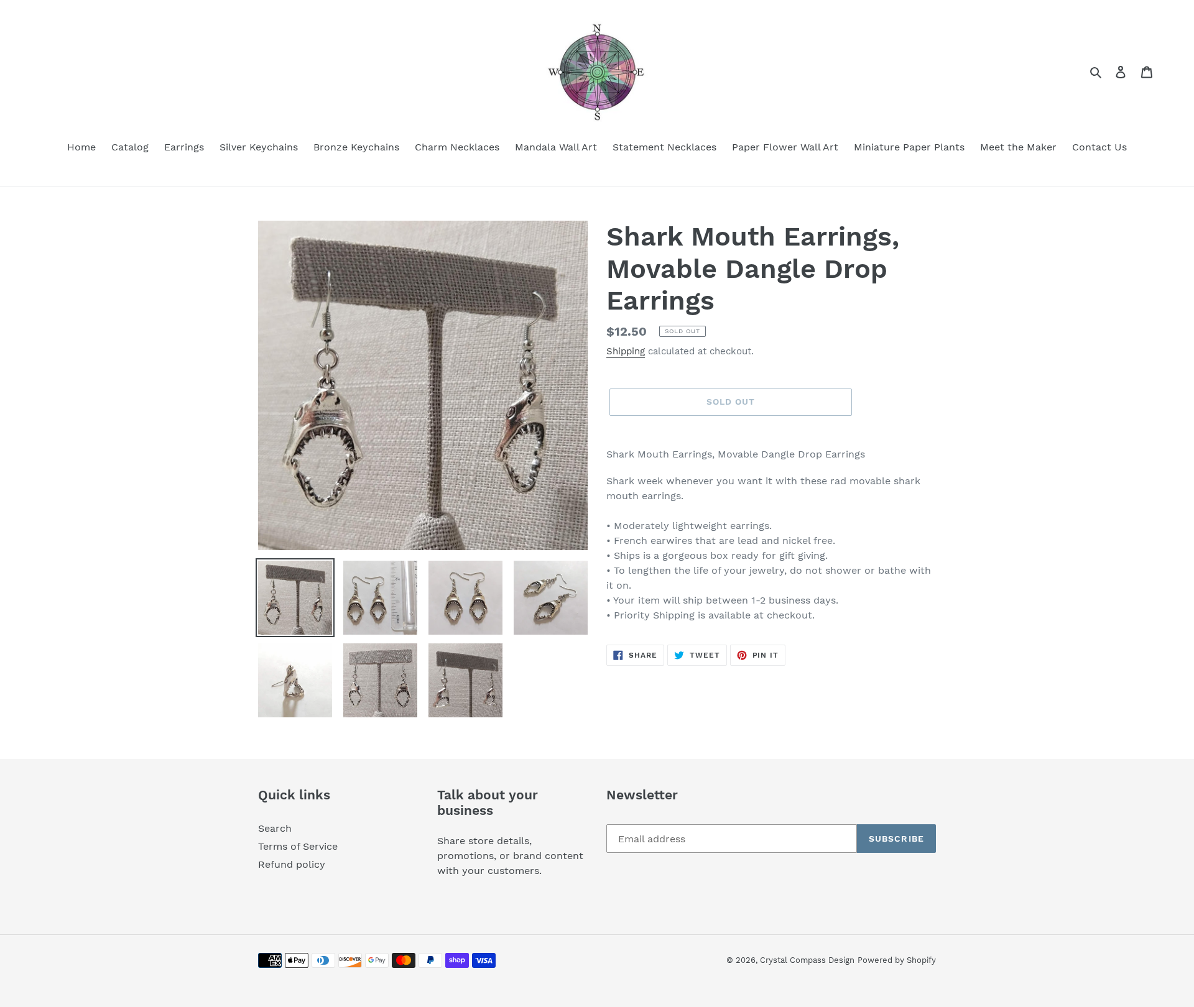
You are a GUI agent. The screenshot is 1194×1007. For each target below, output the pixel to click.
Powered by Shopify (897, 960)
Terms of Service (298, 846)
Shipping (625, 351)
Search (275, 828)
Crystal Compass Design (807, 960)
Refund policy (291, 864)
